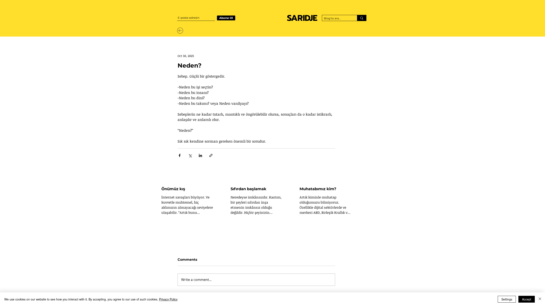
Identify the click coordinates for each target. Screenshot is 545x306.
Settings (506, 299)
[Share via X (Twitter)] (190, 155)
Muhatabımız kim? (318, 189)
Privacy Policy (168, 299)
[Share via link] (211, 155)
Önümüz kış (173, 189)
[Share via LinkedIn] (200, 155)
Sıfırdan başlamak (248, 189)
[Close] (539, 299)
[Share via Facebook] (180, 155)
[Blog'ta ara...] (361, 18)
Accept (526, 299)
